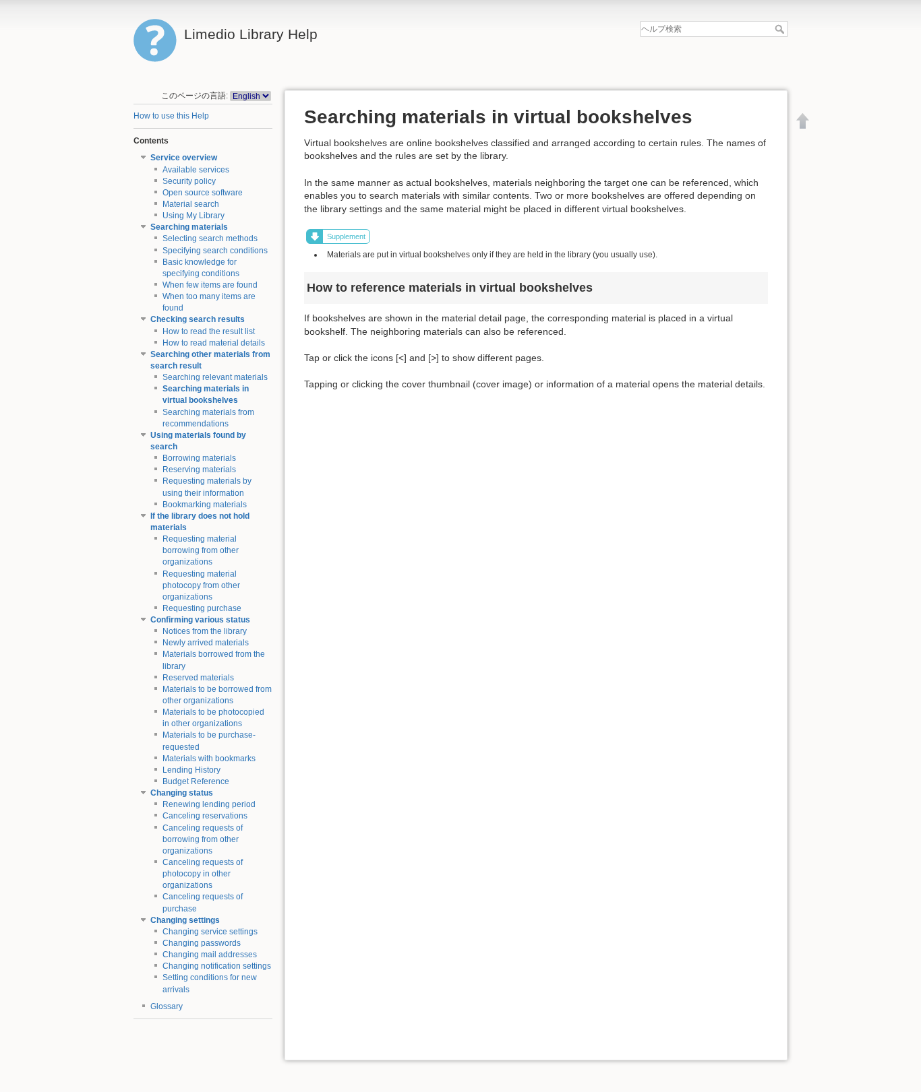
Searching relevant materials (215, 377)
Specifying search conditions (215, 250)
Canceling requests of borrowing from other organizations (202, 839)
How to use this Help (171, 116)
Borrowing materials (199, 458)
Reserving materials (199, 469)
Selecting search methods (210, 238)
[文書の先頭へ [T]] (803, 120)
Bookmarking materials (204, 504)
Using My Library (193, 215)
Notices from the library (204, 631)
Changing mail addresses (209, 954)
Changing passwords (201, 943)
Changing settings (185, 920)
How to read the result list (208, 331)
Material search (190, 204)
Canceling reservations (204, 816)
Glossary (166, 1006)
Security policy (189, 181)
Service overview (183, 157)
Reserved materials (198, 677)
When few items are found (210, 285)
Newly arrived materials (205, 642)
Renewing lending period (209, 804)
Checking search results (197, 319)
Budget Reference (195, 781)
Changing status (181, 793)
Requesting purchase (201, 608)
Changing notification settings (216, 966)
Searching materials (189, 227)
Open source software (202, 192)
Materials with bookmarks (209, 758)
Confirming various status (200, 619)
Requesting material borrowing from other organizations (200, 550)
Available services (195, 169)
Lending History (191, 770)
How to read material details (213, 343)
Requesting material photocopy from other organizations (201, 585)
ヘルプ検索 (781, 29)
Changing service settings (210, 931)
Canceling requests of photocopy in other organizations (202, 874)
